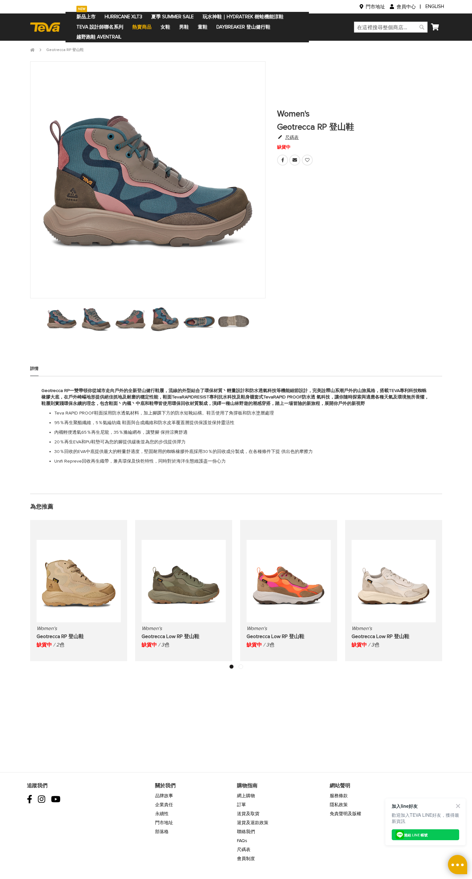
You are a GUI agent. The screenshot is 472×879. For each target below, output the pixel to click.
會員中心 (406, 7)
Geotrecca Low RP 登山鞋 (170, 636)
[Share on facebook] (283, 164)
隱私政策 (339, 804)
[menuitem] (86, 17)
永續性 (162, 813)
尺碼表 (243, 849)
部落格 (162, 831)
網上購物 (246, 795)
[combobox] (391, 27)
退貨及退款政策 (252, 822)
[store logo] (48, 26)
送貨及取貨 (248, 813)
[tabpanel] (62, 319)
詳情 (34, 368)
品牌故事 (164, 795)
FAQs (242, 840)
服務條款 (339, 795)
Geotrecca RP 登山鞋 (60, 636)
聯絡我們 (246, 831)
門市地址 (375, 7)
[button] (231, 666)
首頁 (32, 50)
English (434, 6)
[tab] (34, 371)
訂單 (241, 804)
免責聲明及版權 (345, 813)
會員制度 (246, 858)
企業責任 (164, 804)
